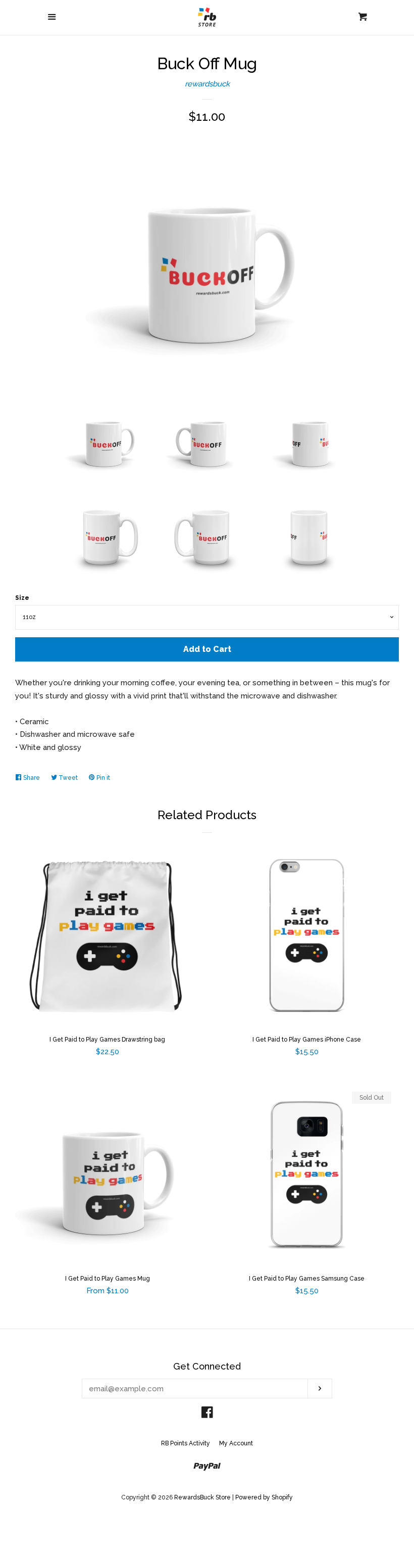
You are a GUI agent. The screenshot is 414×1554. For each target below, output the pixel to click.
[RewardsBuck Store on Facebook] (207, 1414)
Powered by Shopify (264, 1497)
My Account (236, 1443)
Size (22, 597)
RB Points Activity (185, 1443)
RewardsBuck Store (202, 1497)
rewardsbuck (207, 83)
